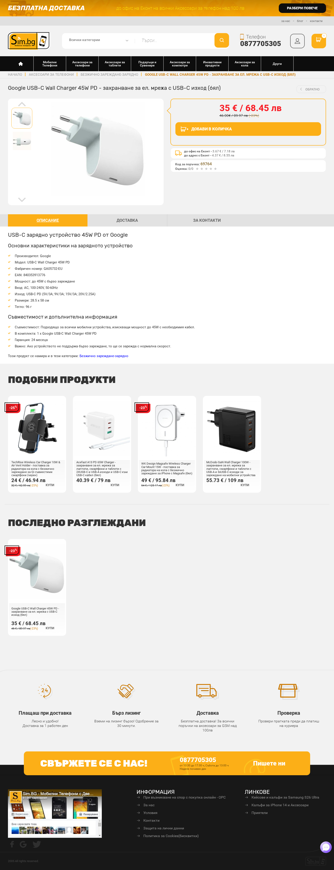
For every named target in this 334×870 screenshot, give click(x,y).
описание (48, 220)
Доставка (208, 713)
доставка (127, 220)
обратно (312, 89)
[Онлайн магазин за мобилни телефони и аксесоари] (21, 63)
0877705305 (260, 43)
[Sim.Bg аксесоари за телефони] (29, 40)
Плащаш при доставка (45, 713)
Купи (50, 485)
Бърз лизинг (126, 713)
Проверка (288, 713)
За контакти (207, 220)
